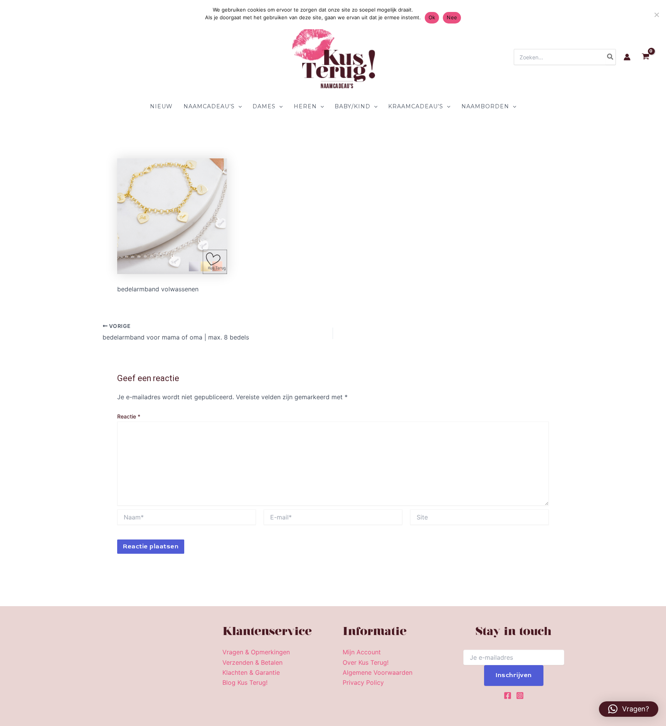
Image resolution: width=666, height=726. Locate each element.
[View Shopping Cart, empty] (645, 57)
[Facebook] (507, 695)
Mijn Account (362, 652)
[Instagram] (520, 695)
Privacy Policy (363, 682)
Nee (452, 17)
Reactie (128, 416)
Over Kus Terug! (365, 662)
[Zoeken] (610, 57)
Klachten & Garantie (251, 672)
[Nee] (656, 14)
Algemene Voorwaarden (377, 672)
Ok (432, 17)
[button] (238, 106)
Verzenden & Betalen (252, 662)
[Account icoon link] (627, 57)
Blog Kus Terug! (244, 682)
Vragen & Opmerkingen (256, 652)
